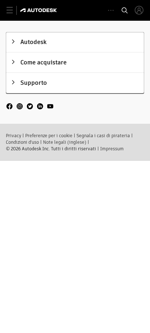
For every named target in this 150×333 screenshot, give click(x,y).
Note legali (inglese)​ (64, 142)
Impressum (112, 149)
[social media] (30, 107)
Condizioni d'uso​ (22, 142)
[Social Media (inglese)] (30, 109)
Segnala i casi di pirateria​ (103, 135)
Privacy (13, 135)
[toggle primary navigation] (14, 10)
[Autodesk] (39, 10)
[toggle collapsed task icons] (110, 10)
